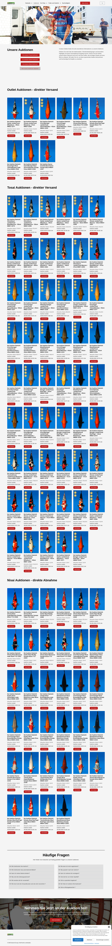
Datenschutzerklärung (89, 943)
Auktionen (36, 3)
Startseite (27, 3)
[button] (109, 927)
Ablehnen (89, 940)
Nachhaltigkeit (66, 3)
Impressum (96, 943)
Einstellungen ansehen (102, 940)
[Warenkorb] (102, 3)
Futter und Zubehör (54, 3)
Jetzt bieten (11, 135)
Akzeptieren (78, 940)
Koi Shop (42, 3)
